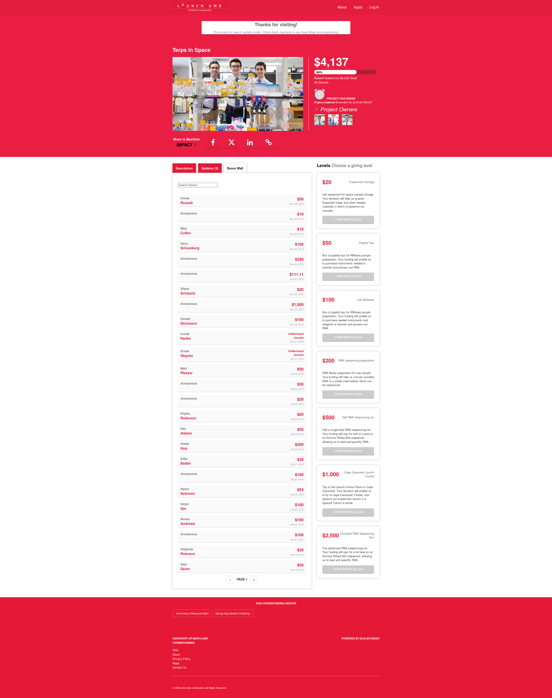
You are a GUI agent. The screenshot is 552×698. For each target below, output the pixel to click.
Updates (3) (209, 168)
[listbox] (237, 94)
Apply (358, 7)
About (342, 7)
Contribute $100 (348, 337)
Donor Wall (235, 168)
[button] (182, 93)
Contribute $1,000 (348, 512)
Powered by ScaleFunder (361, 638)
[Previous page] (230, 579)
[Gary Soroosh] (347, 119)
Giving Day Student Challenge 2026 (235, 613)
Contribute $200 (348, 394)
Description (184, 168)
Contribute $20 (348, 219)
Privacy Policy (181, 659)
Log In (374, 7)
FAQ (175, 650)
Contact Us (179, 667)
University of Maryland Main (192, 613)
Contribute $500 (348, 451)
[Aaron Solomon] (333, 119)
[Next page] (254, 579)
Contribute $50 (348, 276)
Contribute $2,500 (348, 569)
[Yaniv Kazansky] (319, 119)
